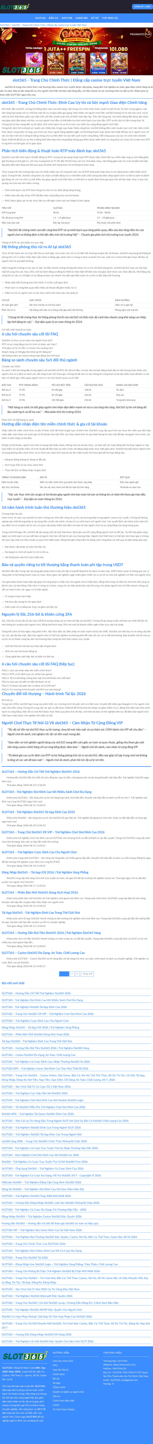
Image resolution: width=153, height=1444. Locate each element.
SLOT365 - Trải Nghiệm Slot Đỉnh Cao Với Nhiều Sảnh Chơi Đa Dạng (47, 792)
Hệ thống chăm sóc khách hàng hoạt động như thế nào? (31, 356)
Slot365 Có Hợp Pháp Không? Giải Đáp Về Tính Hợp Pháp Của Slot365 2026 (47, 1316)
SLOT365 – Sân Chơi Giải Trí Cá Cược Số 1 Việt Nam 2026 (36, 1086)
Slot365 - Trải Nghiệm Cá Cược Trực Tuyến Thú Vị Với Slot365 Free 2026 (45, 1162)
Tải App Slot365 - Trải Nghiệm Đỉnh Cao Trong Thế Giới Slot (41, 912)
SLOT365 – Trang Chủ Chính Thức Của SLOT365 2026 (33, 1244)
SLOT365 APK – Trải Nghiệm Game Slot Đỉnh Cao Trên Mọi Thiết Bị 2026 (45, 1068)
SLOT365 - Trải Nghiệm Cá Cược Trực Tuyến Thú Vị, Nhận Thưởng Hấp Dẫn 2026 (50, 1148)
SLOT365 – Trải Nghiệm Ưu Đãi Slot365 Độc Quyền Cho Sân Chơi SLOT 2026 (47, 1341)
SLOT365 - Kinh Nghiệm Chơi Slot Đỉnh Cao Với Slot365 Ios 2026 (40, 1155)
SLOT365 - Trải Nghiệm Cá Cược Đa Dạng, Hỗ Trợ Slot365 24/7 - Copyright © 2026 (51, 1175)
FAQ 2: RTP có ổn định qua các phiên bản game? (27, 674)
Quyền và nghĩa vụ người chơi (68, 1392)
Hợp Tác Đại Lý (60, 1370)
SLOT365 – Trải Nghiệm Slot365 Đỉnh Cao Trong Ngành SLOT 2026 (41, 1127)
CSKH (56, 1405)
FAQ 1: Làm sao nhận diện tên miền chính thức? (27, 670)
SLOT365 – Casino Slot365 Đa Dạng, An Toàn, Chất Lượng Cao (43, 953)
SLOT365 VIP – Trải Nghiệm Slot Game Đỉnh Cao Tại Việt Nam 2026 (42, 1230)
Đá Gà (56, 1378)
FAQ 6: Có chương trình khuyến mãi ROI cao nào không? (31, 689)
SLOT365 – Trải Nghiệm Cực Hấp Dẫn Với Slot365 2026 (35, 1093)
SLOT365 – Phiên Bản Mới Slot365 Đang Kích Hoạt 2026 (40, 892)
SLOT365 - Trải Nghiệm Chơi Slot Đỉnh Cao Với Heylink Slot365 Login (42, 1100)
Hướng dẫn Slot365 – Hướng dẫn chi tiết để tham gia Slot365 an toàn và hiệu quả (50, 1223)
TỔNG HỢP (59, 1387)
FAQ (55, 1365)
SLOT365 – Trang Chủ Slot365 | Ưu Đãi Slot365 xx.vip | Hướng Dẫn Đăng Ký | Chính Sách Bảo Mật (60, 1303)
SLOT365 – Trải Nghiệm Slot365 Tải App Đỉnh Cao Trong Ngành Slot (42, 1134)
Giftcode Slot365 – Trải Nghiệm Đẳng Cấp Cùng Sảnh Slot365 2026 (41, 1182)
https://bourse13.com (124, 1365)
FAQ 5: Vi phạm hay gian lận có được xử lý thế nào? (29, 686)
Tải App (56, 1383)
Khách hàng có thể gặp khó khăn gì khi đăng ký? (27, 352)
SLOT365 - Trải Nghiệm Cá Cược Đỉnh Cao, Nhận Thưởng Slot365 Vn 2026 (46, 1062)
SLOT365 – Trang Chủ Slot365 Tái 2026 (25, 1257)
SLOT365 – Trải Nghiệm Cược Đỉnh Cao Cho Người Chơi (39, 852)
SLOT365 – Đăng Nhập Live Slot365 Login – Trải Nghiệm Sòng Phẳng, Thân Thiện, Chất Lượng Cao (60, 1264)
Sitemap (35, 1431)
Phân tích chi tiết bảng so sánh (18, 420)
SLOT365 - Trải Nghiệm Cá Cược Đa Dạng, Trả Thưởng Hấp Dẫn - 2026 (44, 1210)
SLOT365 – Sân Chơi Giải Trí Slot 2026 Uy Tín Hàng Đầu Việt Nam (41, 1289)
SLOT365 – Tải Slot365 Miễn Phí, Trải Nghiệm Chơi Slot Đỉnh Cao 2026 (43, 1107)
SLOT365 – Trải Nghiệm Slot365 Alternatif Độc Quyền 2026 (37, 1296)
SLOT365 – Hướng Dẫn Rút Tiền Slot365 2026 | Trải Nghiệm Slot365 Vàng (51, 933)
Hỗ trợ (56, 1396)
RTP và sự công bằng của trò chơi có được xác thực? (29, 344)
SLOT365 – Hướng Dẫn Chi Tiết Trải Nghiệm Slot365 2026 (41, 771)
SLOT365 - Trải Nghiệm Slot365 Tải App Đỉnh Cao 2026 (38, 812)
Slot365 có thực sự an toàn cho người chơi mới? (27, 340)
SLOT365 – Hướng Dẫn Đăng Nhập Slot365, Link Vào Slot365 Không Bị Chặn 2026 (50, 1203)
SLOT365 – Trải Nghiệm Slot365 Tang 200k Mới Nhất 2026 (36, 1196)
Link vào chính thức (63, 1361)
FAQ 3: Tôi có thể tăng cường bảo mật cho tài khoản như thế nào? (36, 678)
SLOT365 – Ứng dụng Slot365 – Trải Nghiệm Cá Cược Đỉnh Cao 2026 (43, 1168)
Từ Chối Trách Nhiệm (64, 1409)
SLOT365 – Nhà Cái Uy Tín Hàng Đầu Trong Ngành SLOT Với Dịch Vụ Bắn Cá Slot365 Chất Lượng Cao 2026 (65, 1121)
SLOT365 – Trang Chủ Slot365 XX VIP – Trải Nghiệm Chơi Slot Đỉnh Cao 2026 (53, 832)
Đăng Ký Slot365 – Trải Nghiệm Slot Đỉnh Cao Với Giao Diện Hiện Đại (43, 1189)
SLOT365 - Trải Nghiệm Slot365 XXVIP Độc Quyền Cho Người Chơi (42, 1310)
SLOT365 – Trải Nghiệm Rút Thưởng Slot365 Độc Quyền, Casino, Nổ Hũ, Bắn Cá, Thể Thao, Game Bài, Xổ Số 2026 (69, 1237)
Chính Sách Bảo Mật (63, 1401)
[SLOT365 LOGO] (15, 7)
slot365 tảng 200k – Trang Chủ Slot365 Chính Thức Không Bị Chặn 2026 (44, 1141)
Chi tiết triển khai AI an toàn (16, 330)
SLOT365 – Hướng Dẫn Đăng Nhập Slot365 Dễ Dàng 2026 (36, 1334)
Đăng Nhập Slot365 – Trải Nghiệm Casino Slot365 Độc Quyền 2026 (42, 1216)
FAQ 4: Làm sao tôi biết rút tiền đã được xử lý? (26, 682)
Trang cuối (87, 974)
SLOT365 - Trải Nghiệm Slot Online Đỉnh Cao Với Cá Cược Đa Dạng (42, 1251)
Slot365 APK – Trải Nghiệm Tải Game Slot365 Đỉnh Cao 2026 (38, 1114)
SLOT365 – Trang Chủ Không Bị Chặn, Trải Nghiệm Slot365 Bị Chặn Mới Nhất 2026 (51, 1271)
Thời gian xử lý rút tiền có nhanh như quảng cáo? (27, 348)
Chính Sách (59, 1374)
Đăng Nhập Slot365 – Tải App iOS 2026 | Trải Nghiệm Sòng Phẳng (45, 872)
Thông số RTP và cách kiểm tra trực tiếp (23, 242)
